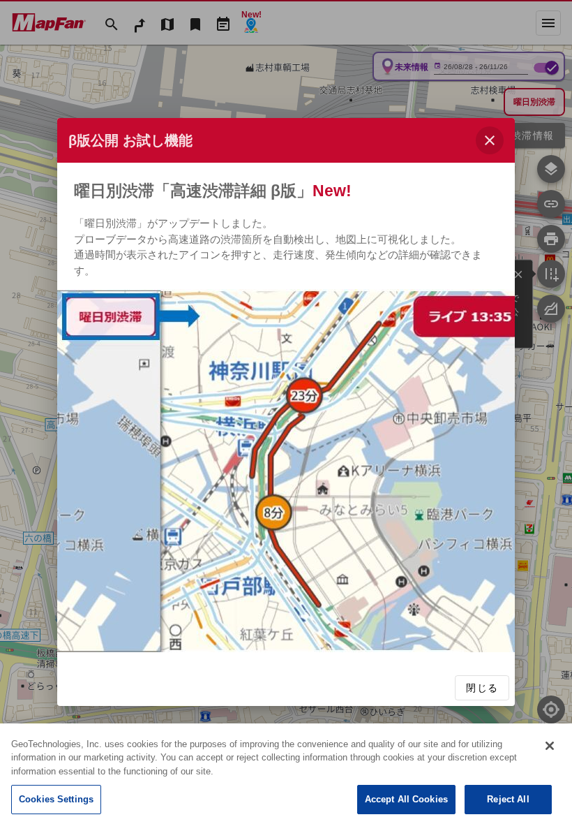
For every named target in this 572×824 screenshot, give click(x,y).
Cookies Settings (56, 799)
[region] (286, 773)
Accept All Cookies (406, 799)
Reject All (508, 799)
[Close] (549, 745)
